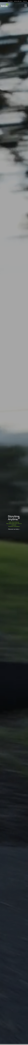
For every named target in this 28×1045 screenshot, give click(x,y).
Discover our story (13, 529)
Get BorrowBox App (17, 1)
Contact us (25, 1)
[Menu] (25, 5)
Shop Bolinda (10, 1)
